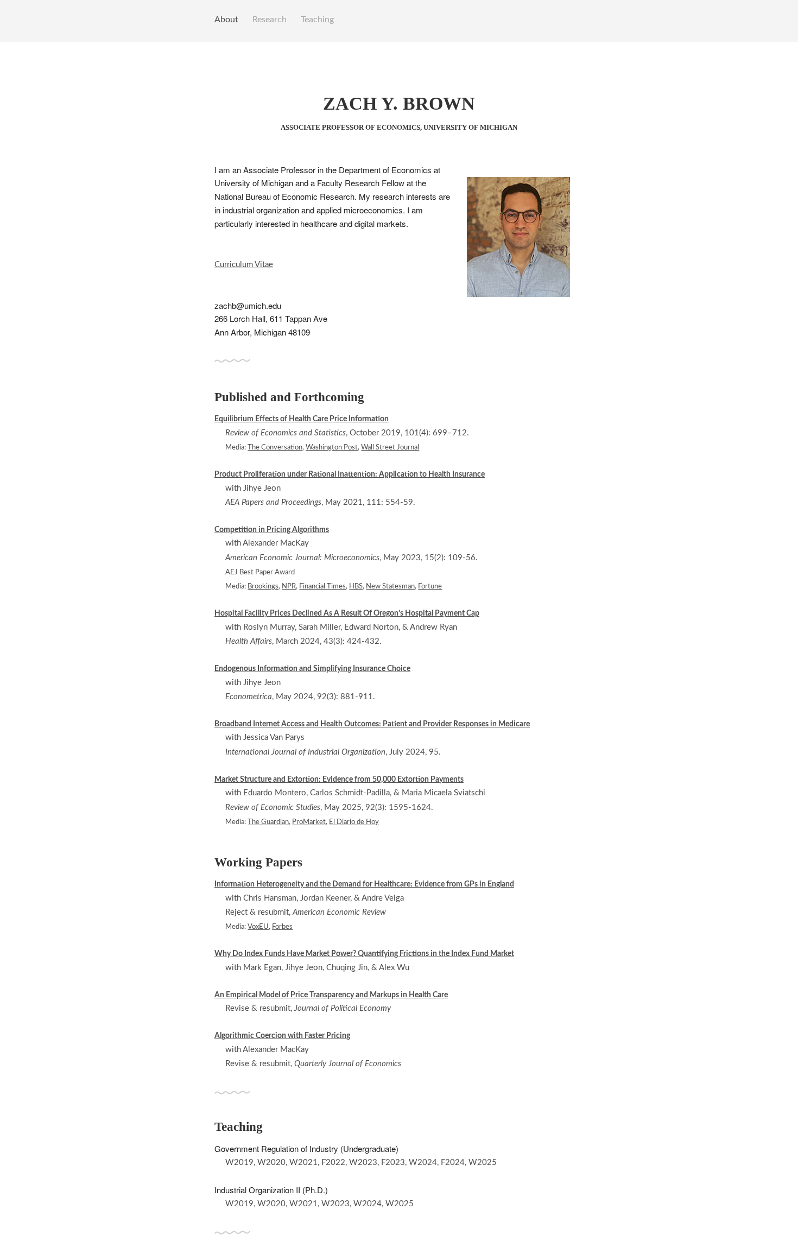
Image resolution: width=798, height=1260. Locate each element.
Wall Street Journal (390, 447)
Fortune (430, 586)
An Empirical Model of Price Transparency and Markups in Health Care (331, 995)
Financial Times (322, 586)
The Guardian (268, 822)
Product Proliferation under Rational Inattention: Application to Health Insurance (349, 474)
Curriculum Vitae (243, 265)
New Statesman (390, 586)
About (226, 19)
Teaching (317, 19)
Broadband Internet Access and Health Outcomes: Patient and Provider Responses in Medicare (372, 724)
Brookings (263, 586)
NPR (289, 586)
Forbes (282, 926)
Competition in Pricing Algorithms (271, 530)
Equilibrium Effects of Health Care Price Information (301, 419)
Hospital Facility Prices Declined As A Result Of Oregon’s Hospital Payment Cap (346, 613)
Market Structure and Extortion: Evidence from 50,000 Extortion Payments (339, 779)
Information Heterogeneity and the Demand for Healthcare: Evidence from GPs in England (364, 884)
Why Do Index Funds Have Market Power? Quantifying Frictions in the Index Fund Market (364, 954)
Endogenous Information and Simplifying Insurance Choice (312, 669)
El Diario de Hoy (354, 822)
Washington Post (332, 447)
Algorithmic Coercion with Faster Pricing (282, 1036)
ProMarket (309, 822)
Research (269, 19)
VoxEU (258, 926)
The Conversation (275, 447)
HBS (356, 586)
